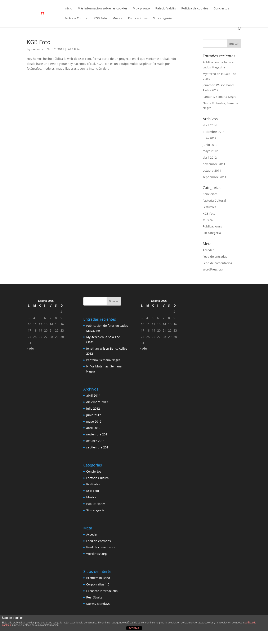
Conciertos (221, 8)
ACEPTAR (134, 628)
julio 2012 (209, 138)
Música (117, 18)
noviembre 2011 (214, 164)
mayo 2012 (210, 151)
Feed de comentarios (217, 263)
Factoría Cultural (76, 18)
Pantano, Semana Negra (220, 97)
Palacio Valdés (165, 8)
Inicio (68, 8)
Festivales (209, 207)
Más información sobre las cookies (102, 8)
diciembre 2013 (213, 132)
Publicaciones (138, 18)
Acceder (208, 250)
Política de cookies (194, 8)
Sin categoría (162, 18)
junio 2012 (210, 145)
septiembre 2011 (214, 177)
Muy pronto (141, 8)
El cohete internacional (102, 591)
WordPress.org (213, 269)
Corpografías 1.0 (97, 584)
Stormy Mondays (98, 604)
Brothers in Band (98, 578)
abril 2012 (210, 157)
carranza (37, 49)
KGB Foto (100, 18)
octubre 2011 (212, 170)
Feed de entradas (215, 257)
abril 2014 (210, 125)
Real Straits (94, 597)
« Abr (30, 348)
